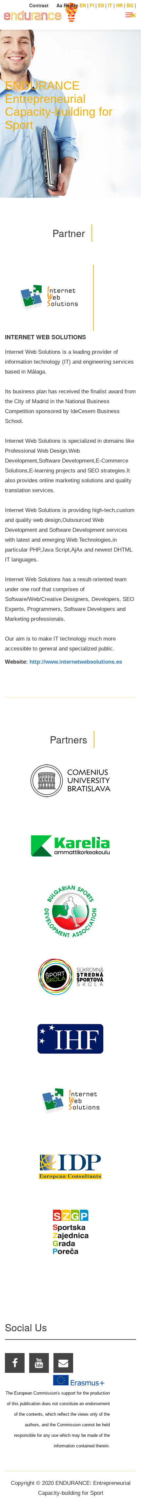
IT (110, 5)
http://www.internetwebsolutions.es (76, 662)
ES (101, 5)
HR (119, 5)
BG (130, 5)
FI (92, 5)
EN (83, 5)
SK (133, 15)
